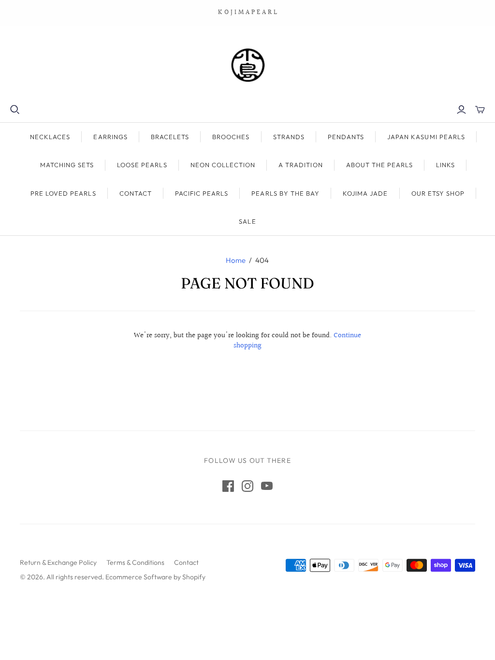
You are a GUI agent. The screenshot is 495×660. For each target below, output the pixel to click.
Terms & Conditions (135, 562)
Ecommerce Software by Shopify (155, 577)
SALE (247, 221)
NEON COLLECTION (223, 165)
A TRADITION (300, 165)
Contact (186, 562)
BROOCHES (230, 137)
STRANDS (289, 137)
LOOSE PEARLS (142, 165)
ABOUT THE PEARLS (379, 165)
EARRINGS (110, 137)
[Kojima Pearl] (247, 65)
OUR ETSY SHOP (438, 193)
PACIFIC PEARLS (202, 193)
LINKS (445, 165)
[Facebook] (228, 486)
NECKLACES (50, 137)
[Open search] (15, 110)
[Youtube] (267, 486)
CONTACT (135, 193)
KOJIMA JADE (365, 193)
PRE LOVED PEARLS (63, 193)
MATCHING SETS (67, 165)
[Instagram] (247, 486)
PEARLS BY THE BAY (285, 193)
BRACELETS (170, 137)
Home (236, 260)
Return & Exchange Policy (58, 562)
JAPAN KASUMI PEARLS (426, 137)
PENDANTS (346, 137)
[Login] (461, 109)
